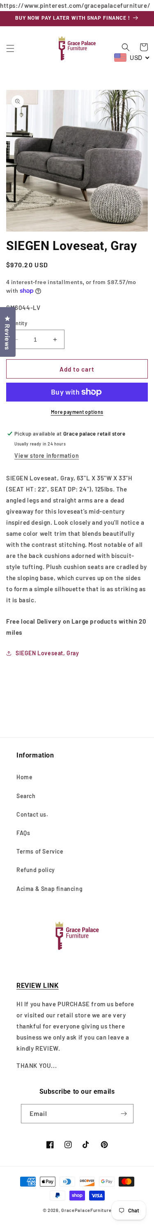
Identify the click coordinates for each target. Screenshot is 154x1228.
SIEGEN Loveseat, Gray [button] (47, 653)
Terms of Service (40, 851)
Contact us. (32, 814)
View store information (46, 455)
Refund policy (35, 869)
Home (24, 777)
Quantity (16, 323)
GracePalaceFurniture (86, 1210)
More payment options (77, 412)
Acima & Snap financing (49, 888)
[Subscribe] (124, 1113)
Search (26, 795)
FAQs (23, 832)
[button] (10, 48)
